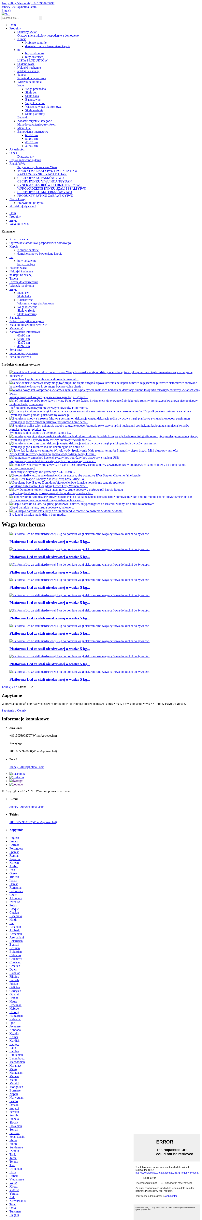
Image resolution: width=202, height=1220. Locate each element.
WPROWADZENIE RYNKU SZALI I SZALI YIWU (51, 188)
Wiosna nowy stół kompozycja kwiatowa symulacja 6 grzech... (48, 397)
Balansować (32, 99)
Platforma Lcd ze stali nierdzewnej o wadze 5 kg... (49, 542)
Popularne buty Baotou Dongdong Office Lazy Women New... (48, 486)
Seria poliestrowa (20, 356)
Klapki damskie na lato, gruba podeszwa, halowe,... (41, 507)
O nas (13, 153)
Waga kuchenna (35, 103)
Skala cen (31, 92)
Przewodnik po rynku (30, 202)
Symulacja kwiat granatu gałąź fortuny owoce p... (40, 415)
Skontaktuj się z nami (22, 206)
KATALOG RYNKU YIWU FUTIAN (42, 174)
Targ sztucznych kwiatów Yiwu (37, 167)
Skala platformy (35, 113)
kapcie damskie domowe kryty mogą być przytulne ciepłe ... (46, 386)
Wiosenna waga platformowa (43, 106)
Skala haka (32, 96)
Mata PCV (24, 128)
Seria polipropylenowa (23, 353)
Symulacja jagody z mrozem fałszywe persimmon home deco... (48, 422)
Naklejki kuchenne (29, 67)
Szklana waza (26, 64)
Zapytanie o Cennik (14, 710)
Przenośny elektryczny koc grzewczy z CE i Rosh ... (42, 471)
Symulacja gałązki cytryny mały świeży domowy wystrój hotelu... (50, 439)
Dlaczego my (25, 156)
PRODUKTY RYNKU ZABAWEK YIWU (45, 195)
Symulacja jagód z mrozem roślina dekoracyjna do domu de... (47, 447)
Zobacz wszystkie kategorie (34, 121)
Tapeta (21, 74)
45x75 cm (31, 142)
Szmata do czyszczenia (31, 78)
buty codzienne (34, 53)
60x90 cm (31, 135)
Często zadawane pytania (25, 160)
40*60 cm (31, 145)
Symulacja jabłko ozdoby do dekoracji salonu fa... (40, 432)
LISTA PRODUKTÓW (32, 60)
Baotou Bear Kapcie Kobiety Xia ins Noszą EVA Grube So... (47, 479)
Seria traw (15, 349)
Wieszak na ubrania (29, 81)
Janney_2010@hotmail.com (26, 767)
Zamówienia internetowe (32, 131)
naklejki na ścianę (28, 71)
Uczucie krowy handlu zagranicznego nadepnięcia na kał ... (46, 500)
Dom (12, 24)
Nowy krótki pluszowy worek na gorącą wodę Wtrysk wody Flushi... (52, 454)
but (19, 49)
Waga (20, 85)
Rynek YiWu (17, 163)
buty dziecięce (34, 57)
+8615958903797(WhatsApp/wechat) (33, 822)
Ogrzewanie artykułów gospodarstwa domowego (48, 35)
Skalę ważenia (34, 110)
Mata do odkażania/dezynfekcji (36, 124)
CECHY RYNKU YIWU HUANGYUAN (44, 181)
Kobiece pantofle (36, 42)
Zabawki (22, 117)
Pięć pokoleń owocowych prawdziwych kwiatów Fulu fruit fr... (49, 407)
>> (16, 687)
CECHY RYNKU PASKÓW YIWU (40, 178)
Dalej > (9, 687)
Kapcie (21, 39)
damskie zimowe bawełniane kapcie (47, 46)
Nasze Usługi (17, 199)
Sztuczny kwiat (26, 32)
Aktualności (16, 149)
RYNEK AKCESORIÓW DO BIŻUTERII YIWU (49, 185)
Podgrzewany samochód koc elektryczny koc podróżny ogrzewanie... (52, 461)
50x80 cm (31, 138)
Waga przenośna (35, 89)
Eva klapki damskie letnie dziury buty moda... (37, 514)
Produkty (15, 28)
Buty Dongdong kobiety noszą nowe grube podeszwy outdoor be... (51, 493)
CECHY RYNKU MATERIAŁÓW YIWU (44, 192)
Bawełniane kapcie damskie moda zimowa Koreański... (44, 379)
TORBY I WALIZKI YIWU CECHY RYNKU (47, 170)
